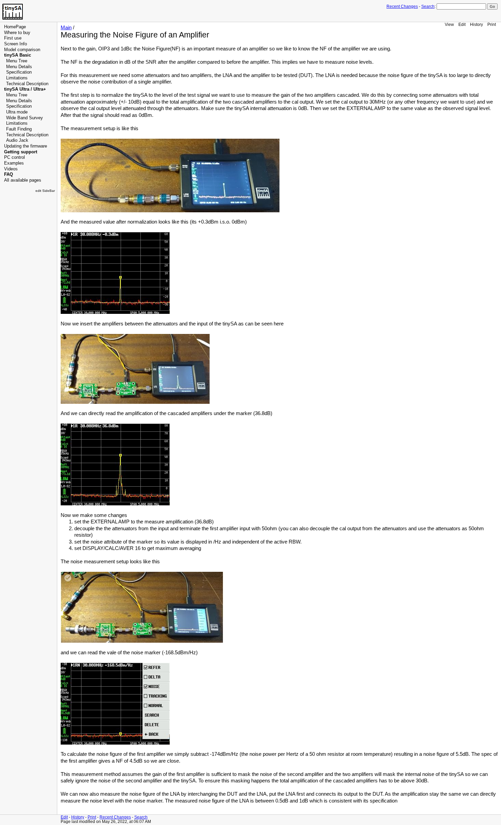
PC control (14, 157)
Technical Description (27, 83)
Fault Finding (19, 129)
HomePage (15, 27)
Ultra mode (17, 112)
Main (66, 27)
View (449, 24)
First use (12, 38)
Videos (11, 169)
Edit (462, 24)
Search (428, 6)
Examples (14, 163)
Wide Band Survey (24, 118)
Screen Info (15, 44)
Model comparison (22, 49)
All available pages (22, 180)
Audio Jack (17, 140)
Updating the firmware (25, 146)
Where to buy (17, 32)
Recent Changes (402, 6)
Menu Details (19, 66)
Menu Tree (16, 61)
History (476, 24)
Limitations (17, 78)
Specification (19, 72)
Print (491, 24)
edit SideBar (45, 191)
